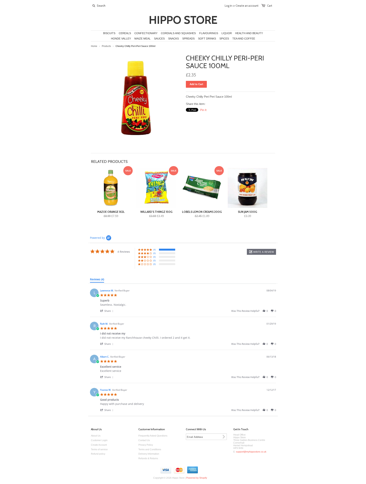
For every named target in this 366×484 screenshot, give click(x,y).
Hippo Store (183, 20)
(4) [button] (154, 249)
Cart (269, 5)
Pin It (203, 110)
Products (106, 46)
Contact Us (144, 440)
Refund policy (98, 454)
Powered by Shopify (196, 478)
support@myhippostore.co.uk (251, 451)
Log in (228, 5)
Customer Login (99, 440)
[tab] (97, 280)
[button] (261, 252)
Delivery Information (148, 454)
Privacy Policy (145, 445)
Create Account (99, 445)
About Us (95, 435)
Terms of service (99, 449)
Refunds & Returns (148, 458)
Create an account (247, 5)
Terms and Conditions (149, 449)
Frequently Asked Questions (152, 435)
